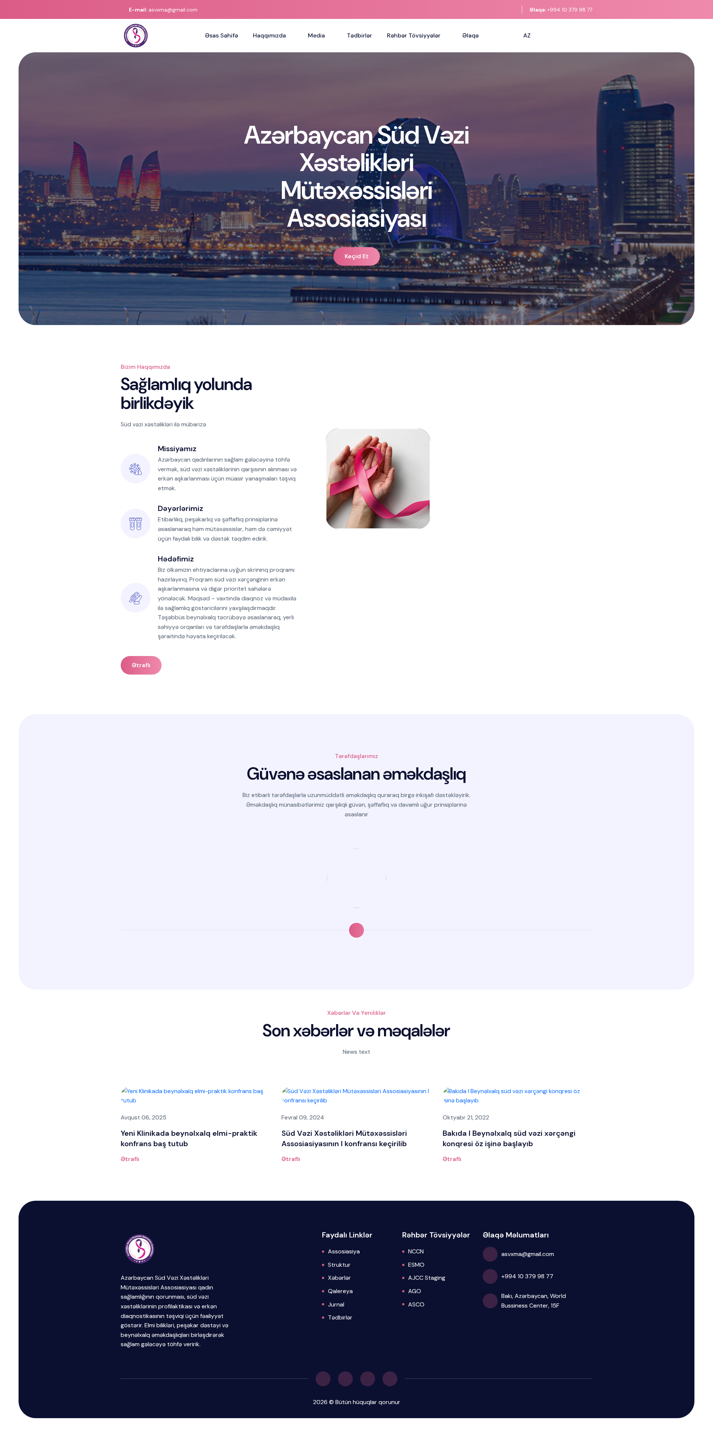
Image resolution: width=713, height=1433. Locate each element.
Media (316, 35)
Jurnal (336, 1304)
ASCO (416, 1304)
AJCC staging (426, 1278)
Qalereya (340, 1291)
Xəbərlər (339, 1278)
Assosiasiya (344, 1251)
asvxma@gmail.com (163, 9)
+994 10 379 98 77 (561, 9)
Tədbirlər (359, 35)
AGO (414, 1291)
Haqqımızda (269, 35)
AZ (527, 35)
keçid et (357, 256)
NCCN (416, 1251)
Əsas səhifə (221, 35)
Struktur (339, 1265)
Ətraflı (141, 665)
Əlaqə (470, 35)
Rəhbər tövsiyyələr (413, 35)
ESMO (416, 1265)
